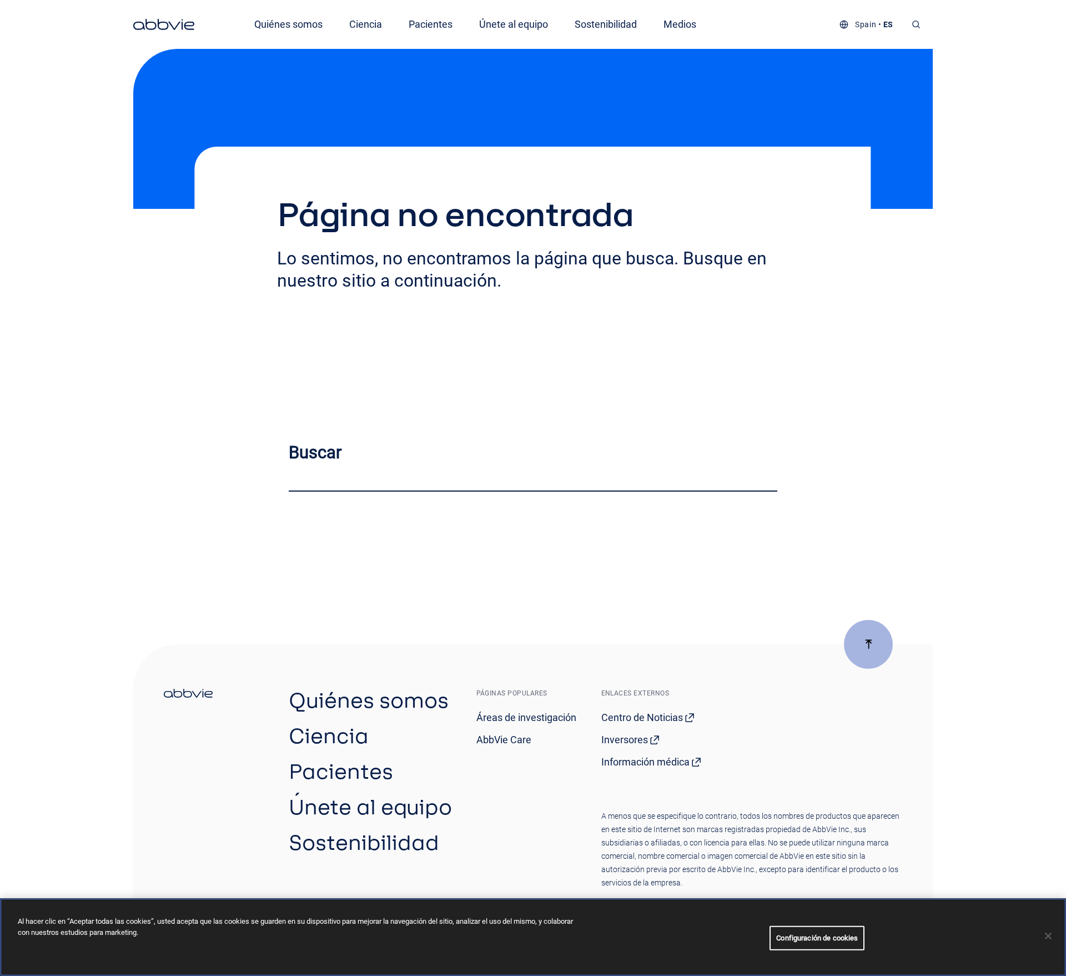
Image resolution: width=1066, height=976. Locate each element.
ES (888, 24)
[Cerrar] (1048, 936)
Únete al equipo (513, 24)
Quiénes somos (288, 24)
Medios (679, 24)
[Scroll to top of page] (868, 644)
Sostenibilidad (606, 24)
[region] (533, 937)
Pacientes (430, 24)
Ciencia (365, 24)
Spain (865, 24)
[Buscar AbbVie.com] (916, 24)
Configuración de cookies (817, 938)
